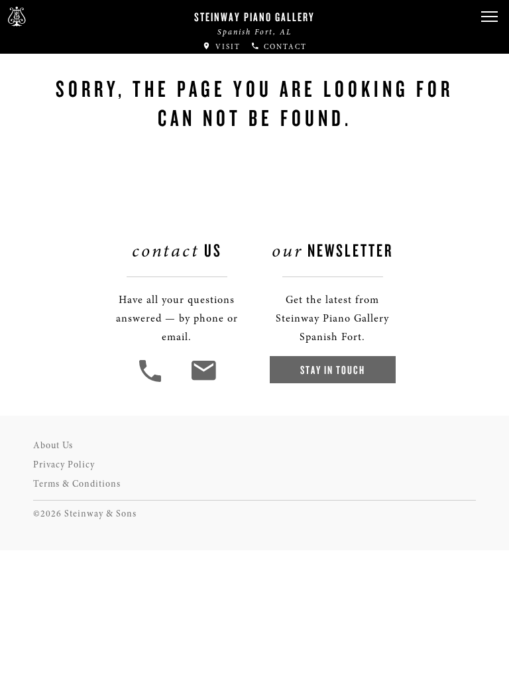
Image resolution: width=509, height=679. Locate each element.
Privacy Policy (64, 464)
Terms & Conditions (77, 483)
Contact (283, 47)
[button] (489, 17)
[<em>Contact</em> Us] (203, 380)
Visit (226, 47)
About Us (53, 445)
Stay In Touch (332, 370)
